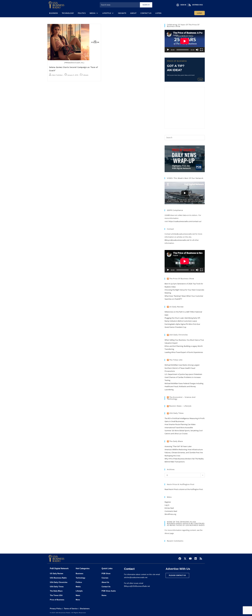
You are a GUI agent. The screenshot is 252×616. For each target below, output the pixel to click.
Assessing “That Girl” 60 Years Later (178, 446)
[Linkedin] (195, 558)
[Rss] (200, 558)
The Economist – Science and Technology (181, 398)
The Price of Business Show (181, 278)
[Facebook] (179, 558)
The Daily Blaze (176, 441)
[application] (185, 41)
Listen (199, 13)
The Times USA (175, 360)
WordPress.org (170, 514)
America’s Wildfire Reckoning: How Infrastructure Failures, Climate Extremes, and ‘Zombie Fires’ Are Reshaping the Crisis (184, 452)
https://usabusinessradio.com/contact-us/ (185, 221)
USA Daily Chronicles (178, 335)
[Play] (168, 49)
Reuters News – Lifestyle (180, 406)
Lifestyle (85, 75)
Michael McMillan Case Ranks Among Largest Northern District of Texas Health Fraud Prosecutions (182, 368)
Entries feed (169, 508)
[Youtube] (190, 558)
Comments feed (171, 511)
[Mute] (197, 49)
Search (146, 5)
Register (168, 502)
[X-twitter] (185, 558)
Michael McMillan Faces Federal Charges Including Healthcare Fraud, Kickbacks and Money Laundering (184, 386)
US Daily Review (176, 307)
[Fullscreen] (201, 49)
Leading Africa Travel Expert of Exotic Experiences (184, 352)
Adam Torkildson (57, 75)
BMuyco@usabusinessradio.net (177, 240)
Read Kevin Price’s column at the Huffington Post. (184, 489)
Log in (167, 505)
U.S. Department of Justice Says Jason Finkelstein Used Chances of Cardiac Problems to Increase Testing (183, 377)
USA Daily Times (176, 413)
